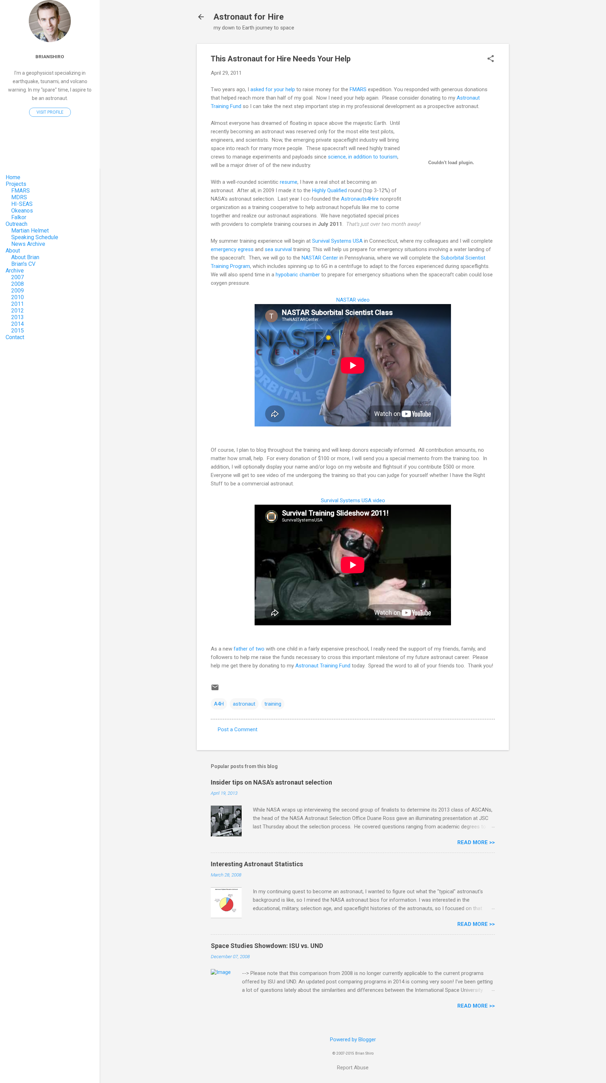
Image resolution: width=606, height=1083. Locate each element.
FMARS (359, 89)
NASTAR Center (320, 258)
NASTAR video (353, 300)
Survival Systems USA (337, 241)
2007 (17, 277)
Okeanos (22, 210)
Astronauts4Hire (360, 199)
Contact (15, 337)
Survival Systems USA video (353, 500)
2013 (17, 317)
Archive (15, 270)
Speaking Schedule (34, 237)
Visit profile (49, 112)
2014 (17, 324)
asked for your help (272, 89)
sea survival (278, 249)
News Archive (28, 244)
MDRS (19, 197)
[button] (490, 59)
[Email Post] (215, 690)
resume (288, 182)
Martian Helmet (30, 230)
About (13, 250)
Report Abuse (353, 1067)
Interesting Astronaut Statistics (257, 864)
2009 (17, 290)
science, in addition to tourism (362, 157)
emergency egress (232, 249)
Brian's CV (23, 264)
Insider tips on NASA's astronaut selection (271, 782)
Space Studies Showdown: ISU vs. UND (267, 945)
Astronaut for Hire (249, 17)
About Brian (25, 257)
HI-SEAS (22, 204)
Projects (16, 184)
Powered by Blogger (353, 1039)
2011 (17, 304)
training (272, 704)
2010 (17, 297)
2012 (17, 310)
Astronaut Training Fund (322, 665)
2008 (17, 284)
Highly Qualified (329, 190)
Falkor (18, 217)
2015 (17, 330)
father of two (249, 649)
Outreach (16, 224)
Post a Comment (237, 729)
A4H (219, 704)
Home (13, 177)
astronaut (244, 704)
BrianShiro (49, 56)
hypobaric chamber (298, 274)
